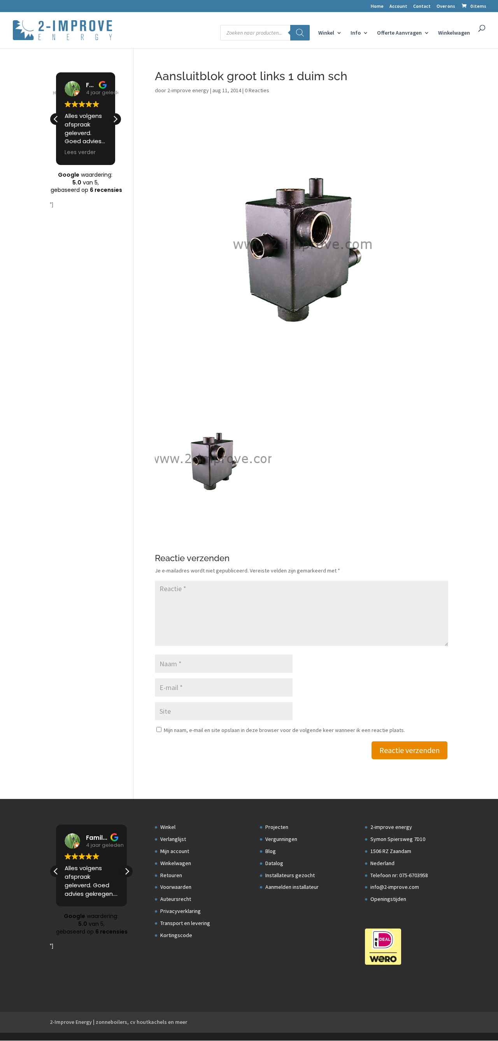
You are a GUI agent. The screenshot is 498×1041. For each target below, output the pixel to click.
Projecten (276, 826)
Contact (422, 6)
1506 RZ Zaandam (390, 851)
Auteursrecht (175, 898)
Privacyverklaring (180, 911)
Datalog (274, 863)
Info (356, 33)
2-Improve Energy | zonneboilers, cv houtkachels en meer (118, 1021)
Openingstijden (388, 898)
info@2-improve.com (394, 886)
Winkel (326, 33)
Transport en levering (185, 923)
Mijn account (174, 851)
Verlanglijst (173, 839)
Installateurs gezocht (290, 875)
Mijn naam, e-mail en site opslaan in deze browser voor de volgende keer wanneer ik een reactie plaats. (284, 730)
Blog (270, 851)
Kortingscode (176, 935)
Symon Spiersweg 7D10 (397, 839)
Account (398, 6)
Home (377, 6)
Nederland (382, 863)
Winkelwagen (454, 33)
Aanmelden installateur (292, 886)
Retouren (171, 875)
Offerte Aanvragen (399, 33)
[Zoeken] (300, 32)
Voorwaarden (175, 886)
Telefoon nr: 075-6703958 (399, 875)
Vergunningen (281, 839)
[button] (115, 119)
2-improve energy (188, 90)
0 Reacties (257, 90)
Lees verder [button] (80, 152)
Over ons (446, 6)
